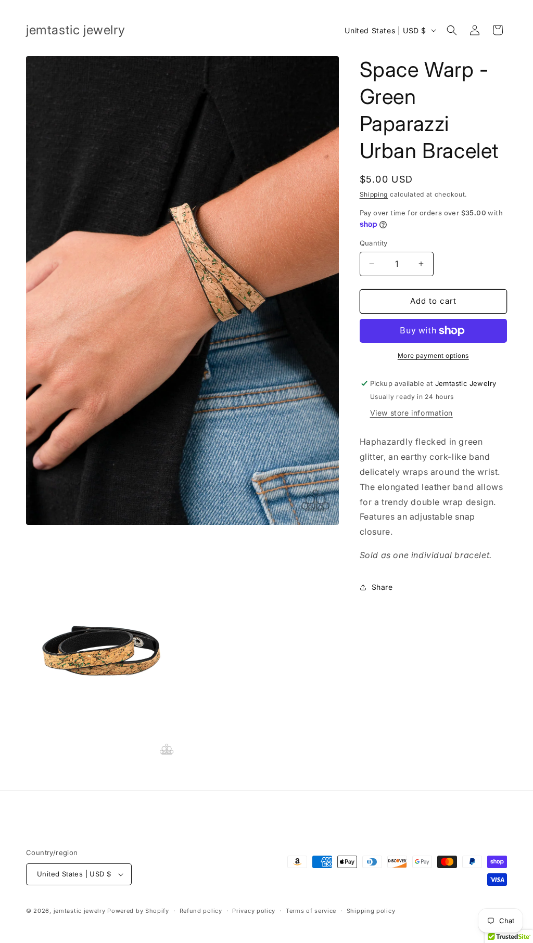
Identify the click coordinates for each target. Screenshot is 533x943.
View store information (411, 412)
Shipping (374, 194)
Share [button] (382, 587)
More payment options (433, 355)
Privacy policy (253, 910)
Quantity (374, 243)
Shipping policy (371, 910)
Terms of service (311, 910)
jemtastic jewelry (80, 910)
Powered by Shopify (138, 910)
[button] (451, 30)
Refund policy (201, 910)
